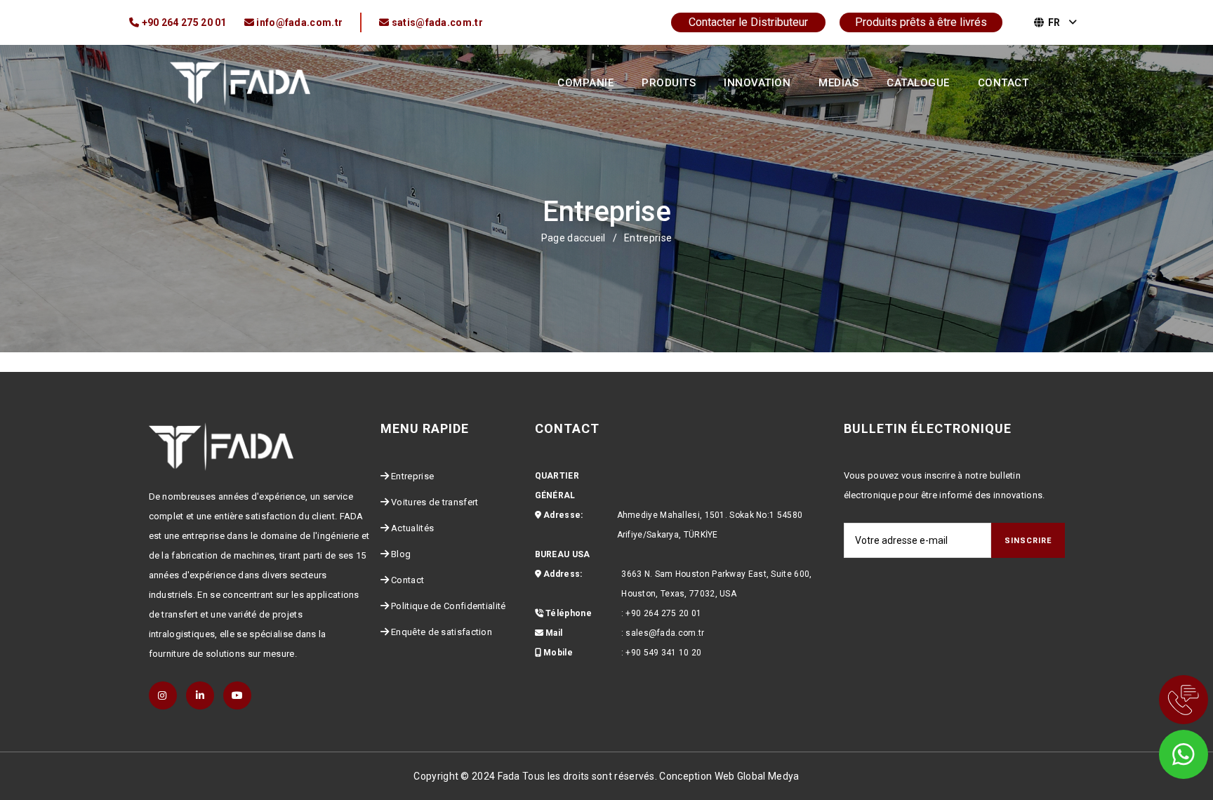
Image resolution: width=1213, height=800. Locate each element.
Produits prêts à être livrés (921, 22)
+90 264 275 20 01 (663, 613)
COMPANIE (585, 82)
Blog (401, 554)
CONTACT (1003, 82)
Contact (407, 580)
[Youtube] (237, 695)
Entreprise (412, 476)
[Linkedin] (200, 695)
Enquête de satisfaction (441, 632)
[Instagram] (163, 695)
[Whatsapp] (1164, 751)
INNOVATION (757, 82)
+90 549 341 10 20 (663, 653)
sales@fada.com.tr (664, 633)
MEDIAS (838, 82)
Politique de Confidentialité (448, 606)
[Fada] (240, 81)
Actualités (412, 528)
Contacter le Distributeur (748, 22)
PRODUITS (669, 82)
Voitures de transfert (434, 502)
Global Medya (768, 776)
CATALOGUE (918, 82)
